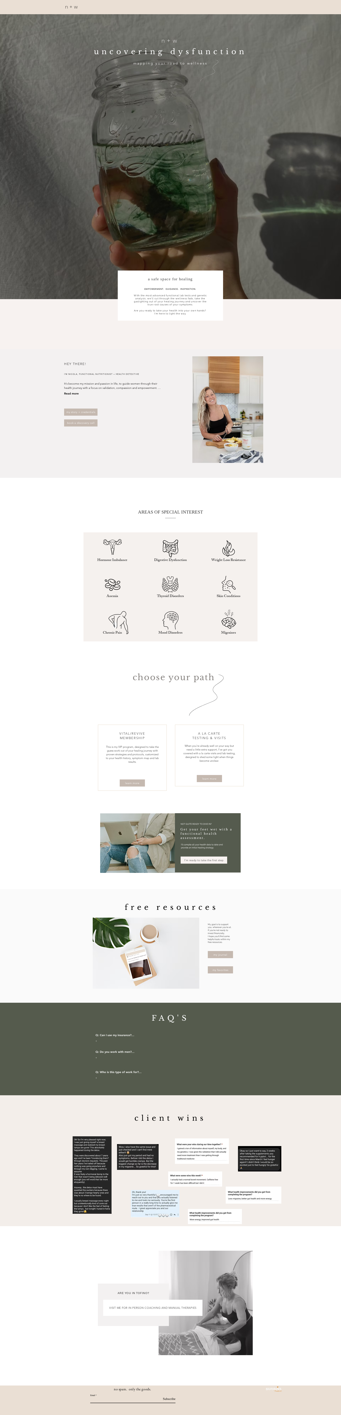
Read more (71, 393)
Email (92, 1395)
